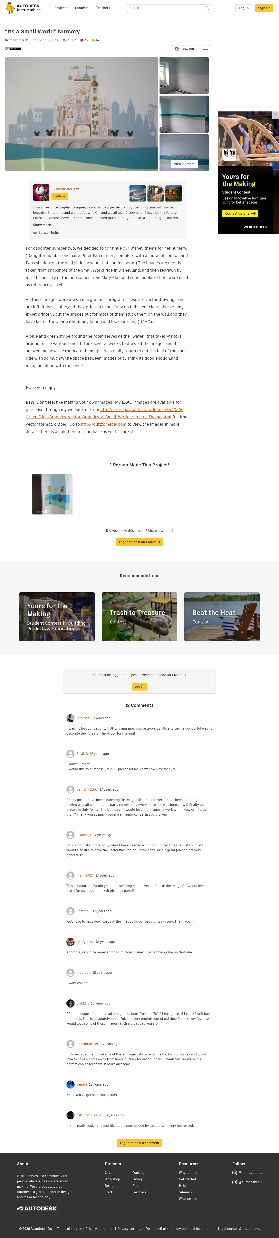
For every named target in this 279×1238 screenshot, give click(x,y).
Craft (108, 1192)
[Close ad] (275, 115)
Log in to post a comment (139, 1143)
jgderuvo (83, 973)
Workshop (112, 1179)
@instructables (250, 1172)
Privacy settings (129, 1228)
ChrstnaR (84, 911)
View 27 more (184, 164)
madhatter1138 (21, 40)
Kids (55, 40)
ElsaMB (82, 754)
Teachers (103, 8)
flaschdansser (87, 1044)
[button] (206, 49)
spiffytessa (85, 942)
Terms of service (69, 1228)
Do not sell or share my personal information (180, 1228)
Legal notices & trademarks (239, 1228)
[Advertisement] (248, 172)
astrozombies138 (89, 1115)
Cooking (138, 1172)
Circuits (110, 1172)
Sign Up (264, 8)
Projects (60, 8)
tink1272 (83, 1003)
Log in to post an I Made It (139, 542)
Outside (138, 1185)
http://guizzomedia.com (103, 424)
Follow (59, 196)
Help (182, 1185)
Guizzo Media (48, 232)
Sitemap (185, 1192)
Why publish (188, 1172)
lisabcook (84, 835)
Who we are (188, 1198)
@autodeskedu (250, 1182)
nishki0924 (85, 875)
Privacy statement (100, 1228)
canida (82, 1085)
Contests (81, 8)
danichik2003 (87, 790)
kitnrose (83, 718)
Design (110, 1185)
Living (42, 40)
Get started (187, 1179)
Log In (244, 8)
